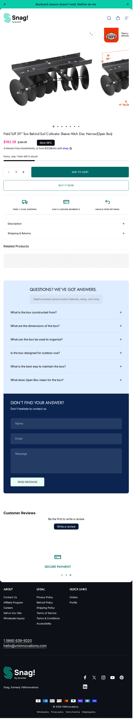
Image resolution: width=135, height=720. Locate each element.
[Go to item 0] (54, 126)
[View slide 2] (66, 575)
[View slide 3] (70, 575)
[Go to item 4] (66, 126)
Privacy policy (57, 712)
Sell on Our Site (12, 612)
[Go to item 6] (75, 126)
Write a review (66, 526)
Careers (8, 607)
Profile (73, 602)
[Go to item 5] (70, 126)
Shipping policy (88, 712)
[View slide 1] (62, 575)
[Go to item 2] (58, 126)
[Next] (127, 4)
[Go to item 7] (79, 126)
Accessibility (44, 623)
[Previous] (5, 4)
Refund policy (43, 712)
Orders (74, 597)
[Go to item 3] (62, 126)
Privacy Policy (45, 597)
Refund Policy (45, 602)
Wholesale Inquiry (14, 618)
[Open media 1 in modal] (91, 34)
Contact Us (10, 597)
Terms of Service (46, 612)
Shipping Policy (46, 607)
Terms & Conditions (48, 618)
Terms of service (73, 712)
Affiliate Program (13, 602)
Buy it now (66, 185)
